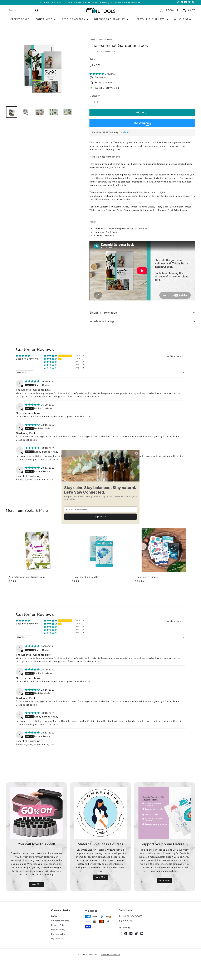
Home (92, 39)
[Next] (78, 112)
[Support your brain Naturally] (164, 813)
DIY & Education (74, 19)
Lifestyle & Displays (150, 19)
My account (57, 938)
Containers (45, 19)
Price (92, 59)
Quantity (94, 96)
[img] (32, 381)
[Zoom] (42, 67)
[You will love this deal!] (36, 813)
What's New (182, 19)
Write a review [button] (175, 356)
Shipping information (103, 313)
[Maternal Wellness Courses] (100, 813)
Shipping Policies (60, 920)
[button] (96, 74)
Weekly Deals (20, 19)
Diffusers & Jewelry (110, 19)
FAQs (54, 916)
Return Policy (58, 929)
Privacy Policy (58, 925)
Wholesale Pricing (101, 321)
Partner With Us (59, 934)
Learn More (36, 884)
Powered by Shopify (110, 954)
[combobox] (23, 10)
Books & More (105, 39)
